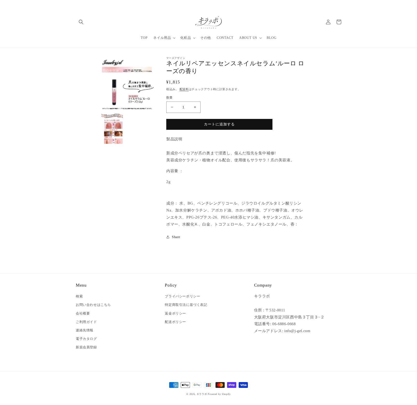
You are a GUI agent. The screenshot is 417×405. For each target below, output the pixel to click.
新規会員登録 (86, 347)
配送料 (184, 89)
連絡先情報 (84, 330)
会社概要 (83, 313)
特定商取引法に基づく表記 (186, 305)
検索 (79, 296)
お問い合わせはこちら (93, 305)
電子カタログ (86, 339)
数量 (169, 97)
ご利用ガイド (86, 322)
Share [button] (176, 237)
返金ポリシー (175, 313)
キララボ (202, 394)
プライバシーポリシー (182, 296)
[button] (81, 22)
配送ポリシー (175, 322)
